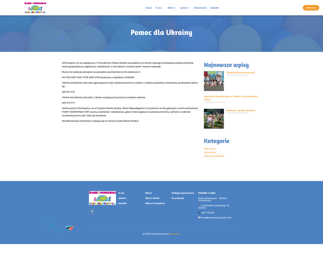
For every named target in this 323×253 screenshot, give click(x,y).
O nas (158, 7)
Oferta (170, 7)
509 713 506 (207, 212)
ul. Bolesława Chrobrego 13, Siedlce (214, 206)
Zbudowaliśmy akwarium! (240, 72)
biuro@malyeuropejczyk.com (216, 217)
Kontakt (214, 7)
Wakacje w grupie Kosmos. (240, 110)
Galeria (184, 7)
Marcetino (175, 233)
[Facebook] (92, 211)
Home (149, 7)
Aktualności (200, 7)
